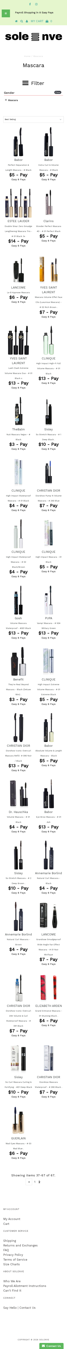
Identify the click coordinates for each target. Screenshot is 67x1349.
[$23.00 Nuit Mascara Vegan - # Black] (18, 411)
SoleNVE (44, 1340)
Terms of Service (15, 1259)
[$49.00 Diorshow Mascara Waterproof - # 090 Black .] (48, 1058)
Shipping (9, 1240)
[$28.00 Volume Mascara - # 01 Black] (18, 793)
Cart (6, 1223)
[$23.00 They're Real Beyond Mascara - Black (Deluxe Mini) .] (18, 661)
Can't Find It (12, 1290)
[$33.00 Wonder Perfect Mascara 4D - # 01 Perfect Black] (48, 202)
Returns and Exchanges (20, 1245)
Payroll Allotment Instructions (24, 1286)
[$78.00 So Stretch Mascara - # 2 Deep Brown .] (18, 855)
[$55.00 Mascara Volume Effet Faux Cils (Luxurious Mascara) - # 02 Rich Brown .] (48, 269)
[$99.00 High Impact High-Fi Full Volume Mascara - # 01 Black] (48, 340)
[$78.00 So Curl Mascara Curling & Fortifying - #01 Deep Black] (18, 1058)
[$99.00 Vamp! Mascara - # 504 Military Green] (48, 600)
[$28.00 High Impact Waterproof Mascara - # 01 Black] (18, 472)
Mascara (12, 100)
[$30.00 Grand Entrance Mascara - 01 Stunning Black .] (48, 987)
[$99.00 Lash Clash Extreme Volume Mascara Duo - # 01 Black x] (18, 340)
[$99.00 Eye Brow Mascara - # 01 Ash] (48, 793)
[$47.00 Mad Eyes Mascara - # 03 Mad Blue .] (18, 1120)
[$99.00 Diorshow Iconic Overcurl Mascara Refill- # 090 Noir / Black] (18, 727)
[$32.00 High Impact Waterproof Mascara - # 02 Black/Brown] (18, 533)
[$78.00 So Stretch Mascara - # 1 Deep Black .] (48, 411)
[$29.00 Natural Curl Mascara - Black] (48, 855)
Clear (57, 92)
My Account (11, 1219)
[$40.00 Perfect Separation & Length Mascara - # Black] (18, 141)
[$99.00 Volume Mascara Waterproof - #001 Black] (18, 600)
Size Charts (11, 1264)
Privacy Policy (13, 1254)
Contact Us (53, 1346)
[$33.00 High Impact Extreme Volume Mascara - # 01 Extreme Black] (48, 661)
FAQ (6, 1250)
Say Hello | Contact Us (19, 1307)
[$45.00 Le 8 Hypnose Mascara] (18, 269)
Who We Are (12, 1281)
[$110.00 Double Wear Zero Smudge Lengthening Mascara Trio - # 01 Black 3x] (18, 202)
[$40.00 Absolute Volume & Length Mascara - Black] (48, 727)
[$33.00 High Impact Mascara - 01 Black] (48, 533)
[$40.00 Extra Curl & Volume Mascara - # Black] (48, 141)
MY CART (41, 21)
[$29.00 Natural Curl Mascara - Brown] (18, 916)
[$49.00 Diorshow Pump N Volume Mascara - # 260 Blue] (48, 472)
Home (27, 56)
